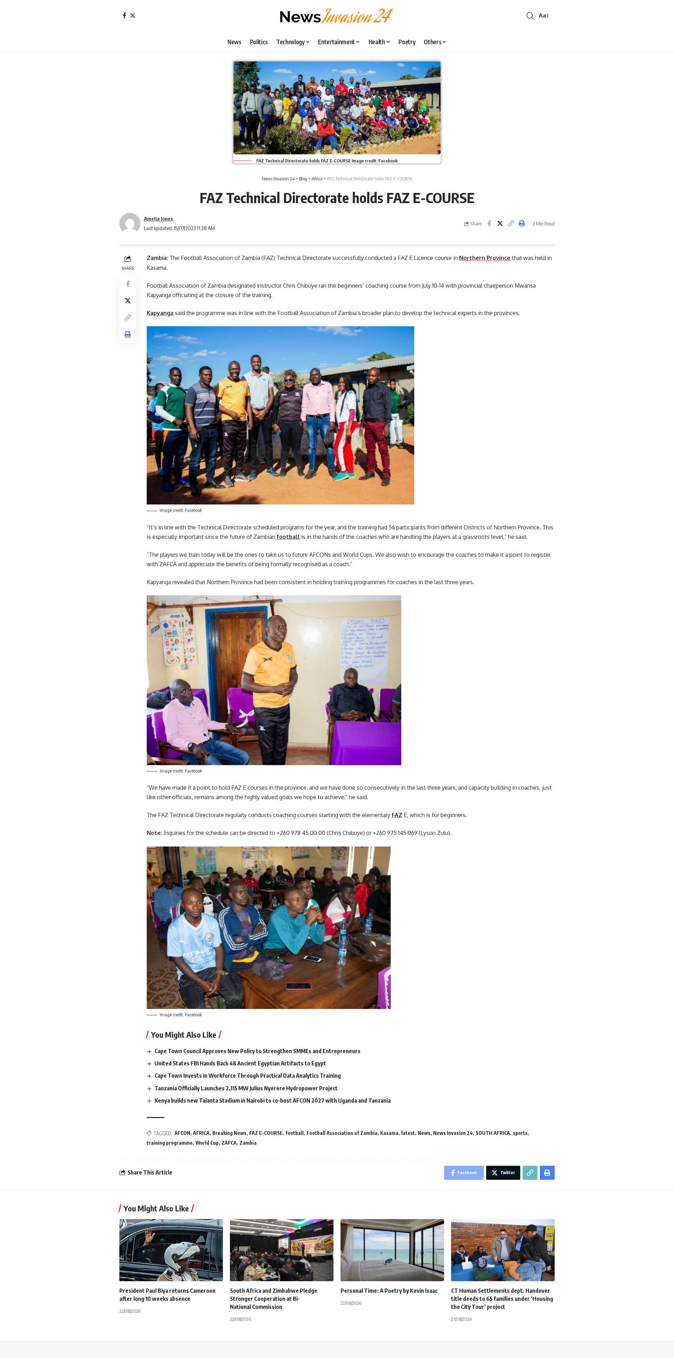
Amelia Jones (158, 218)
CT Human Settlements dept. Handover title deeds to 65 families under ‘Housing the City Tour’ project (502, 1298)
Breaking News (229, 1133)
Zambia (248, 1143)
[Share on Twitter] (500, 223)
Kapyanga (160, 312)
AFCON (182, 1133)
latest (408, 1133)
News (424, 1133)
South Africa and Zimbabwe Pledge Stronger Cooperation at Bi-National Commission (273, 1298)
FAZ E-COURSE (266, 1133)
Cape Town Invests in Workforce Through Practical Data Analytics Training (248, 1075)
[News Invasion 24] (337, 15)
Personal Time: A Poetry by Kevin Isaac (389, 1290)
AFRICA (201, 1133)
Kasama (389, 1133)
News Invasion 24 (453, 1133)
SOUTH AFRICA (493, 1133)
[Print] (522, 223)
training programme (170, 1143)
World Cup (207, 1143)
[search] (530, 16)
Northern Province (484, 257)
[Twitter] (132, 15)
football (288, 536)
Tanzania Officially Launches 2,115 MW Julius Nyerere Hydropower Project (246, 1088)
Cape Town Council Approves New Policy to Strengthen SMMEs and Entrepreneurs (258, 1051)
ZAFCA (229, 1143)
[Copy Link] (511, 223)
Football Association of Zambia (341, 1133)
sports (520, 1133)
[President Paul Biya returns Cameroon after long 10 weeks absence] (171, 1250)
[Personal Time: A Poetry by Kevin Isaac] (392, 1250)
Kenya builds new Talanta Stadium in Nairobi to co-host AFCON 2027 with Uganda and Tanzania (273, 1100)
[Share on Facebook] (489, 223)
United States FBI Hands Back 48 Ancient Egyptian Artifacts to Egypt (240, 1063)
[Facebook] (124, 15)
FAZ (397, 814)
